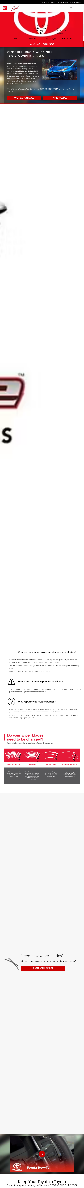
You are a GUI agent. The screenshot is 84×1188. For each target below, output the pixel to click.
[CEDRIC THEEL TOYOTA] (14, 8)
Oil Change (50, 38)
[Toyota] (5, 8)
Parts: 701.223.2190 (68, 2)
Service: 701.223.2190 (56, 2)
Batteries (67, 38)
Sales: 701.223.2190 (45, 2)
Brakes (32, 38)
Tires (14, 38)
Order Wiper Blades (43, 968)
